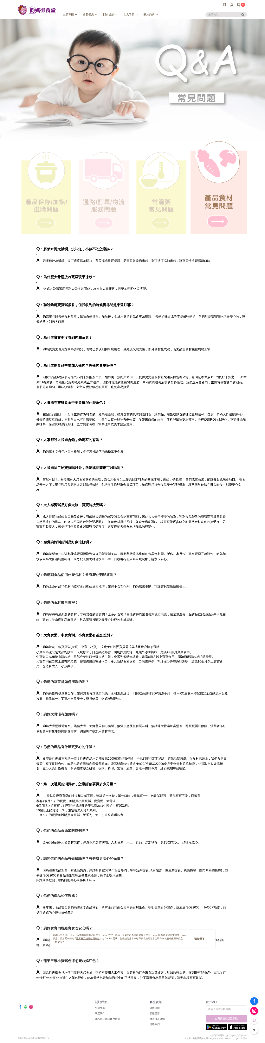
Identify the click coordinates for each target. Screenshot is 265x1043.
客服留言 (155, 1013)
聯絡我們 (155, 1024)
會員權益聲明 (157, 1018)
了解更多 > (58, 941)
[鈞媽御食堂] (37, 10)
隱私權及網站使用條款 (107, 1018)
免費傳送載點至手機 (226, 1018)
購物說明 (155, 1008)
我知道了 (199, 938)
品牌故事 (100, 1008)
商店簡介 (100, 1013)
